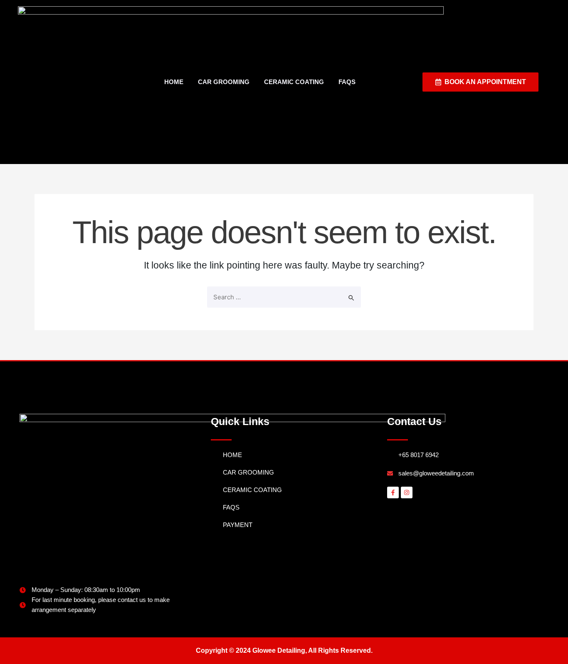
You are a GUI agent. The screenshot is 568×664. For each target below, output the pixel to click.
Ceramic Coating (294, 81)
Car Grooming (223, 81)
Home (173, 81)
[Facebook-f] (393, 492)
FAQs (347, 81)
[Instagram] (406, 492)
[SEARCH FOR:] (284, 297)
